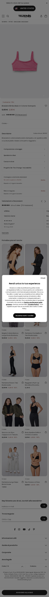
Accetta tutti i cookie (24, 315)
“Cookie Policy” (33, 304)
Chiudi (43, 278)
